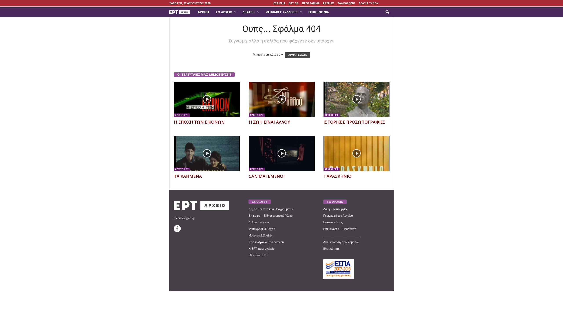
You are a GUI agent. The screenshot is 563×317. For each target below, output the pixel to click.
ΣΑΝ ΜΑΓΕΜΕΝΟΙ (267, 176)
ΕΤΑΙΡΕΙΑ (279, 3)
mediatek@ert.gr (184, 218)
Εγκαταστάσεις (333, 222)
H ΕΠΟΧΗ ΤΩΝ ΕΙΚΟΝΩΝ (199, 122)
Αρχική (203, 12)
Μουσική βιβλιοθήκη (261, 235)
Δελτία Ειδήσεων (259, 222)
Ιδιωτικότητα (331, 248)
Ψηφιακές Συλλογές (281, 12)
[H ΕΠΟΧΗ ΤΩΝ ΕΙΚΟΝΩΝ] (207, 99)
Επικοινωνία (318, 12)
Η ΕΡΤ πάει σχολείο (261, 248)
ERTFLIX (328, 3)
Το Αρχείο (224, 12)
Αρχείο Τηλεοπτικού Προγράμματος (271, 209)
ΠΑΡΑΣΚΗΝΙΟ (337, 176)
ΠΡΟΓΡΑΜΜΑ (311, 3)
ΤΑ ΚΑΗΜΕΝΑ (188, 176)
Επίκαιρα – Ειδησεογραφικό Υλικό (270, 215)
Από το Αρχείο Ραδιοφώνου (266, 242)
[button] (387, 12)
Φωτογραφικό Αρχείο (262, 229)
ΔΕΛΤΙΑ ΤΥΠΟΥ (368, 3)
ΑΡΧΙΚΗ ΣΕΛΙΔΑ (297, 54)
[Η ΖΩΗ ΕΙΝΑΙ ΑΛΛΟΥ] (282, 99)
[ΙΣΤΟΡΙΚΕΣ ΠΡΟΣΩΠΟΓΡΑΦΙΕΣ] (356, 99)
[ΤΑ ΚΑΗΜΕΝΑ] (207, 153)
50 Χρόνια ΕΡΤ (258, 255)
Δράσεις (248, 12)
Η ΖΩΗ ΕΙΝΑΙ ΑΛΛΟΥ (269, 122)
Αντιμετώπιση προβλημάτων (341, 242)
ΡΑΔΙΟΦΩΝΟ (346, 3)
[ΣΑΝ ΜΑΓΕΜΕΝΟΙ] (282, 153)
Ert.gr (293, 3)
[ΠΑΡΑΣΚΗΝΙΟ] (356, 153)
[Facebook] (177, 231)
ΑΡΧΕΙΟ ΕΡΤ (182, 115)
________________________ (341, 235)
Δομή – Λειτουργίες (335, 209)
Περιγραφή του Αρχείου (338, 215)
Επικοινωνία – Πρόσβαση (339, 229)
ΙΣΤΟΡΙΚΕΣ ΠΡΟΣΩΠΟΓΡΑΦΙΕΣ (355, 122)
